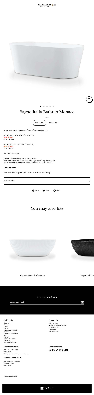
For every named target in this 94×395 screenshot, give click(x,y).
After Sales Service (9, 339)
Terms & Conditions (10, 342)
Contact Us (7, 341)
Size (47, 117)
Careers (6, 337)
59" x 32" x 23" (39, 123)
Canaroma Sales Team (11, 334)
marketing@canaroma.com (57, 325)
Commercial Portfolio (10, 330)
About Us (6, 323)
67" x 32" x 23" (53, 123)
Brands (6, 327)
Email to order (9, 181)
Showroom (7, 325)
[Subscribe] (82, 302)
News (5, 335)
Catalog (6, 328)
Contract (6, 332)
